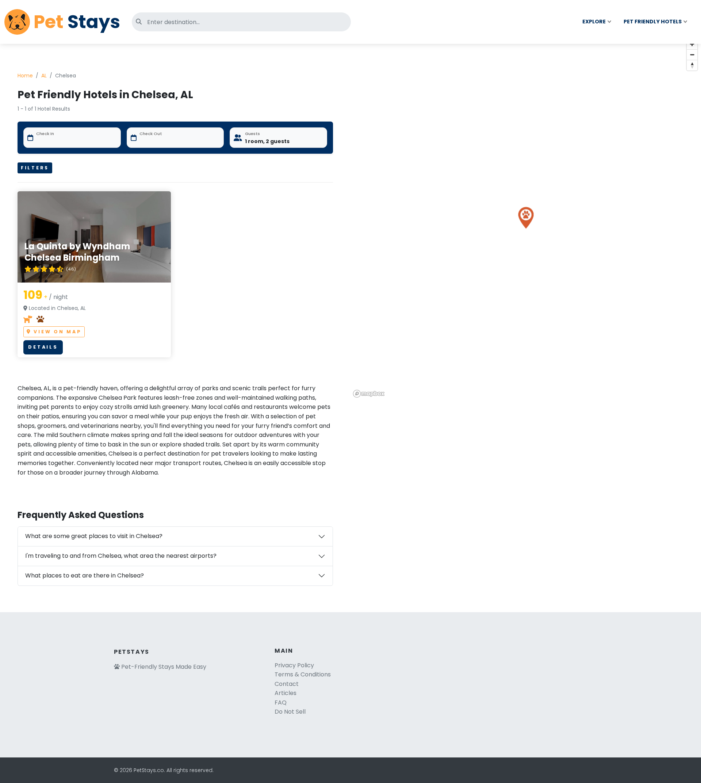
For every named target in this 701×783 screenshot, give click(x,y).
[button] (526, 218)
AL (44, 75)
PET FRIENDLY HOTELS (653, 21)
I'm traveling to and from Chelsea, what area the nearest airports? (121, 556)
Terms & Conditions (303, 674)
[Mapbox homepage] (369, 393)
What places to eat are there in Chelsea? (84, 575)
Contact (287, 684)
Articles (285, 693)
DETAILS (43, 347)
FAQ (281, 702)
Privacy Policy (294, 665)
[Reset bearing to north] (692, 65)
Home (25, 75)
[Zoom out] (692, 54)
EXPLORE (594, 21)
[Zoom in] (692, 44)
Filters (35, 168)
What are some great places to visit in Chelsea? (93, 536)
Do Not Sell (290, 711)
